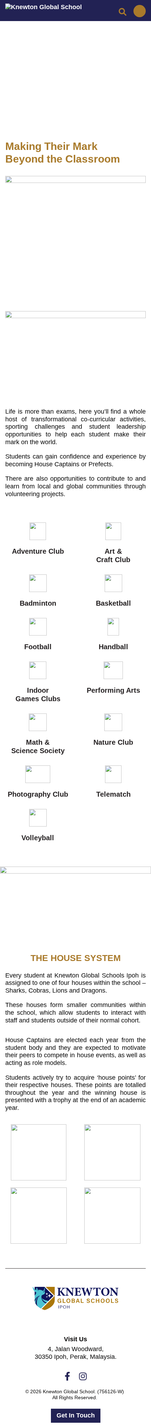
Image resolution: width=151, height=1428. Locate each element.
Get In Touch (76, 1415)
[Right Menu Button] (139, 11)
